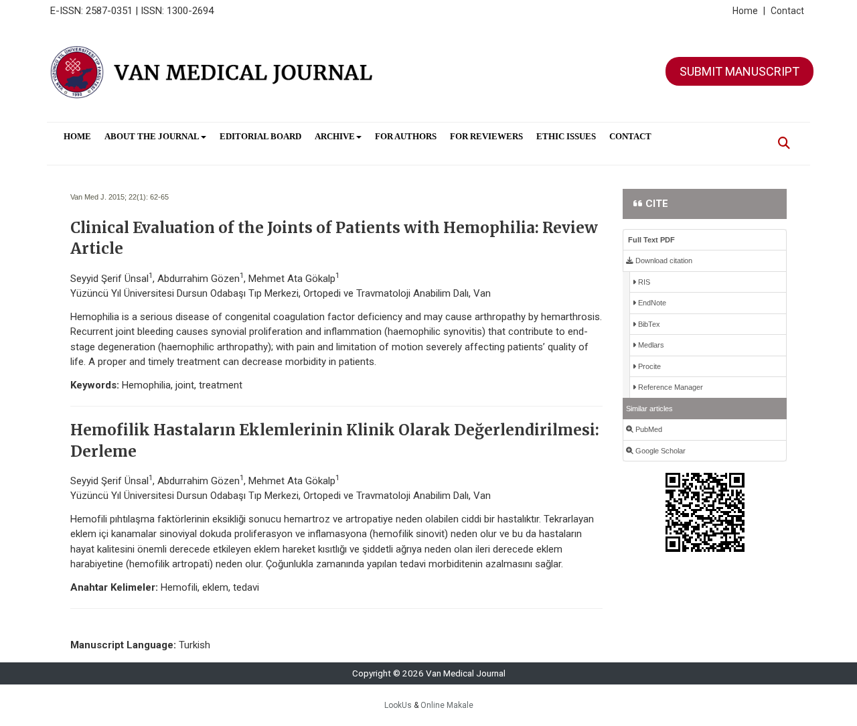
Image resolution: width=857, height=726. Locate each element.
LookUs (398, 705)
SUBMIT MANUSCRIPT (739, 71)
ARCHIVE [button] (335, 136)
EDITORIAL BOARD (260, 136)
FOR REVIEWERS (486, 136)
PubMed (647, 429)
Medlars (650, 345)
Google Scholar (659, 451)
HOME (77, 136)
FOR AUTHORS (406, 136)
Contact (787, 10)
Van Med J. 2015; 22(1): (109, 197)
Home (748, 10)
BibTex (648, 324)
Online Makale (446, 705)
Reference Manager (669, 387)
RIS (643, 282)
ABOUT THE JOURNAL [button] (152, 136)
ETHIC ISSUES (566, 136)
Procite (648, 366)
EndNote (651, 303)
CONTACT (630, 136)
